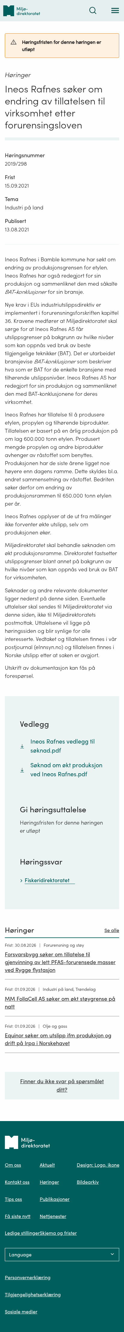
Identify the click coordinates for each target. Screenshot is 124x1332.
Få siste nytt (17, 1216)
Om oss (13, 1165)
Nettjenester (53, 1216)
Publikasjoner (55, 1199)
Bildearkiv (88, 1182)
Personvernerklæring (28, 1277)
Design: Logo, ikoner (99, 1165)
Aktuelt (47, 1165)
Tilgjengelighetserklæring (33, 1294)
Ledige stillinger (22, 1233)
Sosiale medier (21, 1312)
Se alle (111, 930)
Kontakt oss (17, 1182)
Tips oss (13, 1199)
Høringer (49, 1182)
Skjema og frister (58, 1233)
